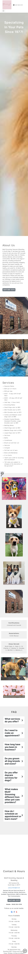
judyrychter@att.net (14, 887)
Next (26, 669)
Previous (2, 669)
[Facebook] (14, 912)
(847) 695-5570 (19, 5)
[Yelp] (16, 912)
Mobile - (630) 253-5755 (14, 904)
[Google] (12, 912)
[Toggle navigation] (3, 10)
